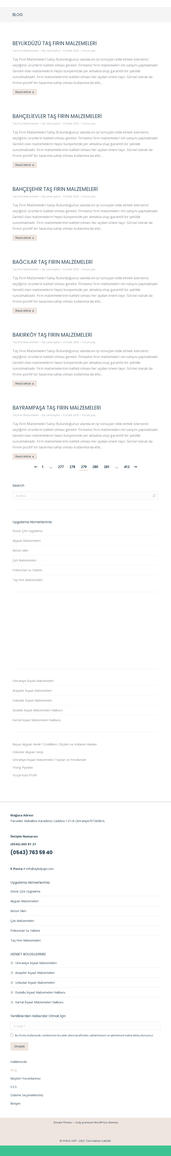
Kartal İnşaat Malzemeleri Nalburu (37, 720)
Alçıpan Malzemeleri (27, 540)
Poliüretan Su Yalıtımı (27, 570)
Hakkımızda (18, 1062)
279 (84, 466)
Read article (23, 92)
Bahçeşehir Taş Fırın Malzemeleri (55, 189)
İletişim (15, 1103)
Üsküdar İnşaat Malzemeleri (32, 700)
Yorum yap (89, 50)
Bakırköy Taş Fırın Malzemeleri (52, 334)
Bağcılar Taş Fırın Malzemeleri (53, 262)
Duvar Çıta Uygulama (27, 531)
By (51, 50)
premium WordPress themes (100, 1122)
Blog (13, 1070)
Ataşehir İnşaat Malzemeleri (32, 690)
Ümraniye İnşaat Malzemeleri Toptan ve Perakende (49, 760)
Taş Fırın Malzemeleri (26, 50)
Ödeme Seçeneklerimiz (26, 1095)
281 (106, 466)
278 (72, 466)
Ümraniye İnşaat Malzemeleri (33, 681)
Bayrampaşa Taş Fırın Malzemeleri (57, 407)
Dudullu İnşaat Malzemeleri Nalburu (38, 710)
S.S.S (13, 1087)
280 (95, 466)
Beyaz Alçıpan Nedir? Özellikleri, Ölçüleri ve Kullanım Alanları (55, 744)
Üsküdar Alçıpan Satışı (28, 752)
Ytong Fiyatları (23, 767)
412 (127, 466)
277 (61, 466)
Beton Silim (20, 550)
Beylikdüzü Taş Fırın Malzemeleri (55, 43)
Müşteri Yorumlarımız (25, 1078)
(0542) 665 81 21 (23, 844)
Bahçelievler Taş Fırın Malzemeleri (57, 116)
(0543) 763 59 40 (31, 852)
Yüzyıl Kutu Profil (25, 775)
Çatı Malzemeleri (24, 560)
